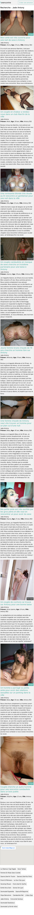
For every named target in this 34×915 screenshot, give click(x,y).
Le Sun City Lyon (19, 880)
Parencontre (5, 2)
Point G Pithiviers (6, 880)
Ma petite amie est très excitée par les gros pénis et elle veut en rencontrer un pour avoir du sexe (16, 511)
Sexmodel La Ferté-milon (9, 906)
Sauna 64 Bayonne (22, 891)
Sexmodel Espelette (7, 891)
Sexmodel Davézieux (8, 903)
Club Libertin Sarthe (19, 884)
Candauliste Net (18, 895)
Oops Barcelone (6, 895)
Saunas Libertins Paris (24, 876)
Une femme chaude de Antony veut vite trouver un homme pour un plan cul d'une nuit (15, 423)
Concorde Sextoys (16, 899)
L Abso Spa (29, 895)
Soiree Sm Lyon (18, 888)
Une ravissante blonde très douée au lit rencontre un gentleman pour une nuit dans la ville (16, 195)
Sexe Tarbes (22, 869)
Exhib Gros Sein (6, 888)
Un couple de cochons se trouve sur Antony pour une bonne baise (16, 603)
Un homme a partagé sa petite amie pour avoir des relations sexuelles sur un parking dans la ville (15, 691)
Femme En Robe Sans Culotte (10, 873)
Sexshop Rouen (6, 884)
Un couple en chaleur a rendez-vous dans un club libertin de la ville (15, 114)
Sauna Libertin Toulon (8, 876)
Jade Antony (5, 899)
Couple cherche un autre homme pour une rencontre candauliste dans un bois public (15, 789)
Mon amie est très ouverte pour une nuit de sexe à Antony (15, 38)
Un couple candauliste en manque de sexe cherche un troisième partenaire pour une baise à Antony (16, 265)
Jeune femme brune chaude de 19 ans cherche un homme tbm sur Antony (16, 350)
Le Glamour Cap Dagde (8, 869)
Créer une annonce (26, 3)
